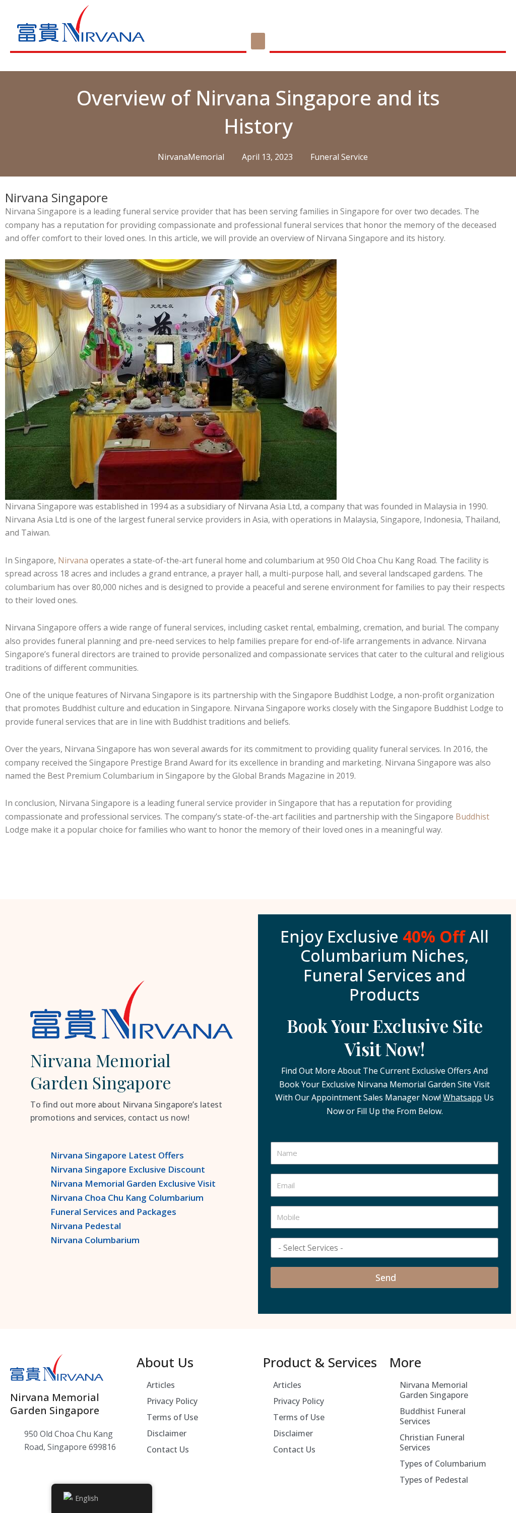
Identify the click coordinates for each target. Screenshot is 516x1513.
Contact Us (168, 1449)
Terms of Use (172, 1417)
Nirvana (73, 560)
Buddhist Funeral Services (433, 1416)
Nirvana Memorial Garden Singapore (434, 1390)
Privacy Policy (172, 1401)
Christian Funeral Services (432, 1442)
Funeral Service (339, 156)
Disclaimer (166, 1433)
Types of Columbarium (443, 1463)
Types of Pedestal (434, 1479)
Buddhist (472, 816)
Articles (161, 1384)
